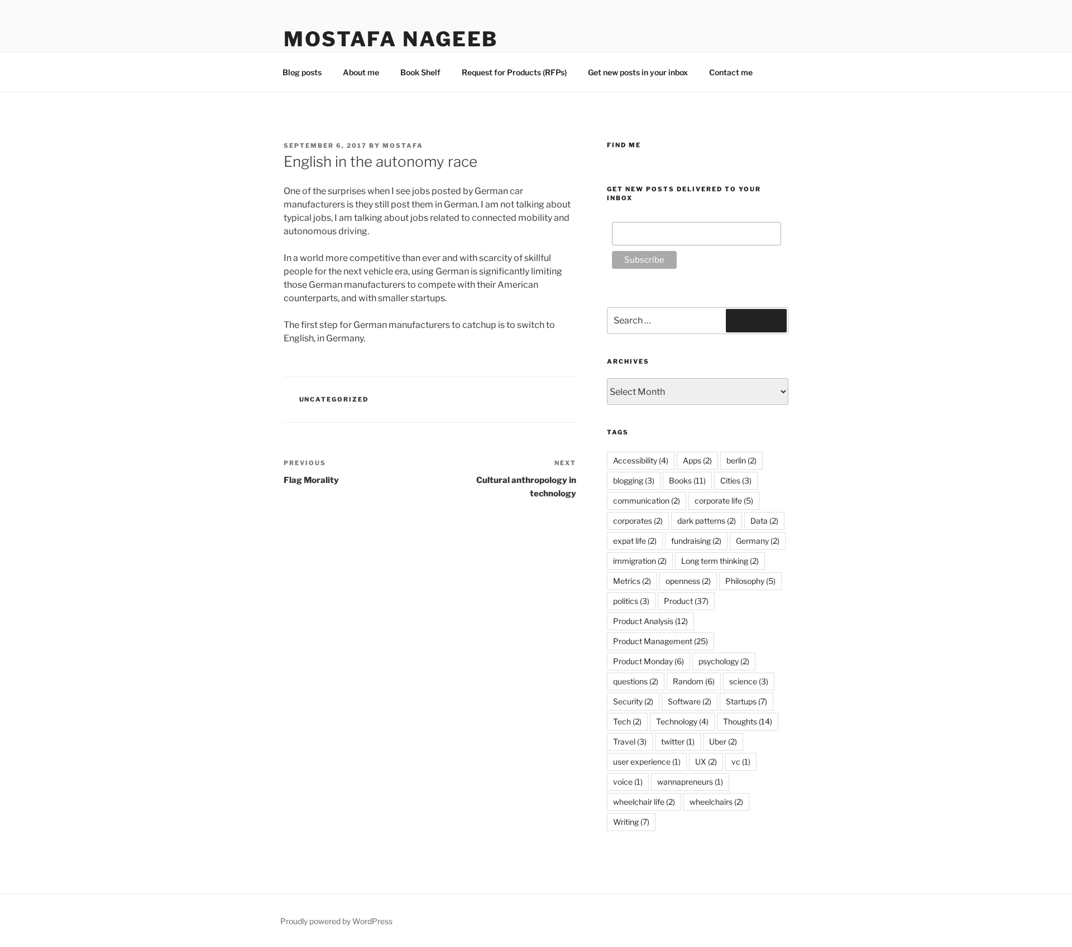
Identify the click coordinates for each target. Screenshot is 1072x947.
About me (361, 72)
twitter (678, 741)
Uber (723, 741)
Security (633, 701)
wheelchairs (716, 801)
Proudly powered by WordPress (336, 921)
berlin (741, 460)
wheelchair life (644, 801)
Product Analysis (650, 621)
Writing (631, 822)
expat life (635, 540)
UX (706, 761)
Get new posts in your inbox (638, 72)
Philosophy (750, 581)
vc (740, 761)
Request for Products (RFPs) (514, 72)
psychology (723, 661)
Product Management (660, 641)
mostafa (402, 145)
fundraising (696, 540)
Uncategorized (334, 399)
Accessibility (640, 460)
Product (686, 601)
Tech (627, 721)
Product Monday (648, 661)
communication (646, 500)
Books (687, 480)
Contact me (731, 72)
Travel (630, 741)
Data (764, 520)
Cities (736, 480)
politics (631, 601)
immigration (640, 561)
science (748, 681)
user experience (647, 761)
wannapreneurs (690, 781)
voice (628, 781)
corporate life (724, 500)
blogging (633, 480)
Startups (746, 701)
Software (689, 701)
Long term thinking (720, 561)
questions (635, 681)
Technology (682, 721)
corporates (638, 520)
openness (688, 581)
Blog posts (302, 72)
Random (694, 681)
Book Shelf (420, 72)
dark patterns (706, 520)
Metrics (632, 581)
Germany (757, 540)
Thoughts (747, 721)
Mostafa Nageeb (391, 39)
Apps (697, 460)
